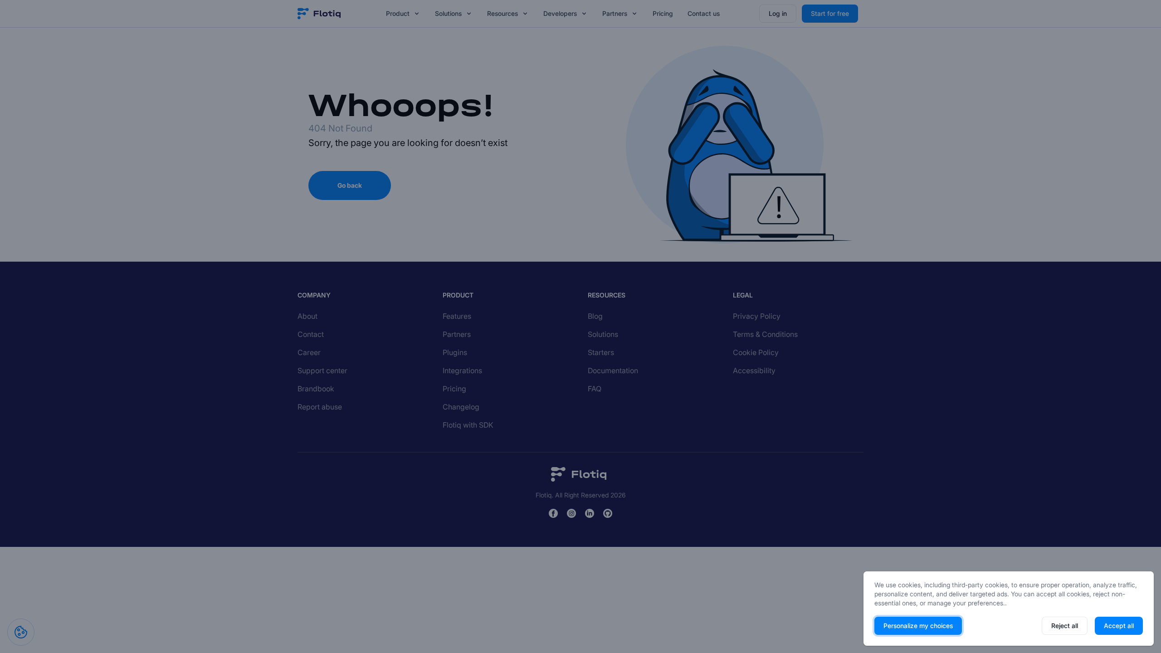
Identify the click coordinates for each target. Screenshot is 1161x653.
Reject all (1064, 625)
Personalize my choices (918, 625)
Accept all (1119, 625)
